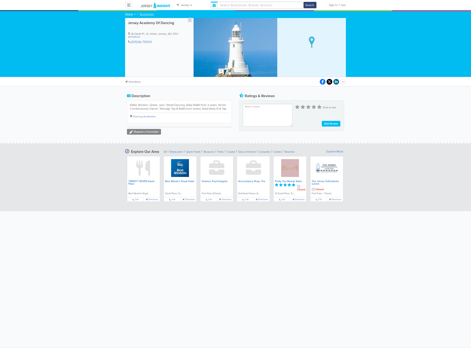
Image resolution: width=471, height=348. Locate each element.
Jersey (184, 5)
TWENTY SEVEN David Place (141, 182)
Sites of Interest (247, 152)
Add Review (331, 124)
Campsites (264, 152)
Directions (134, 37)
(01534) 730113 (141, 42)
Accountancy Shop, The (251, 181)
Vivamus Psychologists (215, 181)
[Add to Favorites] (190, 20)
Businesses (147, 14)
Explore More (334, 151)
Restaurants (176, 152)
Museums (209, 152)
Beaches (290, 152)
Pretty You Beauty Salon (288, 181)
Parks (221, 152)
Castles (277, 152)
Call (137, 199)
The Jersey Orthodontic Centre (325, 182)
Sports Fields (193, 152)
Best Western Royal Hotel (179, 181)
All (165, 152)
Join (343, 5)
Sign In (333, 5)
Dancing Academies (144, 116)
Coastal (231, 152)
